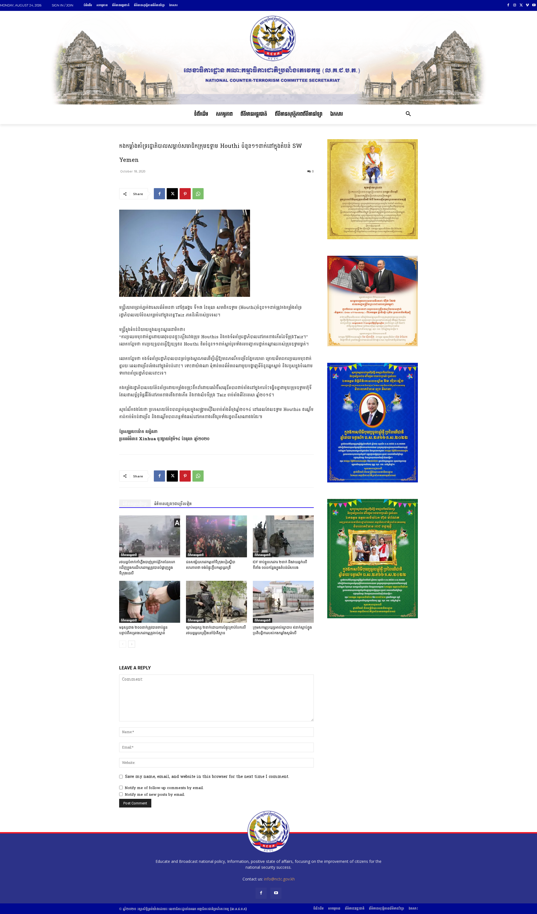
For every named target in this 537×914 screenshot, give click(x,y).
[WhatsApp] (198, 193)
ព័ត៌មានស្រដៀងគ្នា (135, 503)
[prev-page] (122, 644)
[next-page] (131, 644)
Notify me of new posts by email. (155, 794)
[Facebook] (508, 5)
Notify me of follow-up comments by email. (164, 788)
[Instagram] (515, 5)
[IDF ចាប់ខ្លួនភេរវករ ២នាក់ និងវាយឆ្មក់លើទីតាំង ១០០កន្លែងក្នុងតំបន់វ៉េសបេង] (283, 536)
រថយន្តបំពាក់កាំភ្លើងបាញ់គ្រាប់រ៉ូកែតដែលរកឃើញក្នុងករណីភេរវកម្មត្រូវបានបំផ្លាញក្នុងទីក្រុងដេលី (147, 567)
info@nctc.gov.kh (279, 879)
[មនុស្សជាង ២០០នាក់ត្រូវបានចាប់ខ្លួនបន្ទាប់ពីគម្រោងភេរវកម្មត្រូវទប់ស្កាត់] (149, 602)
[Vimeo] (527, 5)
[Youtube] (534, 5)
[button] (408, 114)
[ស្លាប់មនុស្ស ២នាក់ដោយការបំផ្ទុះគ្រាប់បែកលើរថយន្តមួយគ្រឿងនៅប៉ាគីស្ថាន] (216, 602)
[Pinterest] (185, 193)
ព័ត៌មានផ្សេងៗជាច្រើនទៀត (173, 503)
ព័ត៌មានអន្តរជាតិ (129, 555)
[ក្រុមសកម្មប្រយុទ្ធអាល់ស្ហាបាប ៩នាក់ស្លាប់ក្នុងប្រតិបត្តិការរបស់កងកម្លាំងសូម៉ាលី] (283, 602)
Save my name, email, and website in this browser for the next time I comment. (207, 776)
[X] (521, 5)
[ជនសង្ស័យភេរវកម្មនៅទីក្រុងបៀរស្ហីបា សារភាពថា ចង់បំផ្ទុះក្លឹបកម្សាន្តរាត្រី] (216, 536)
